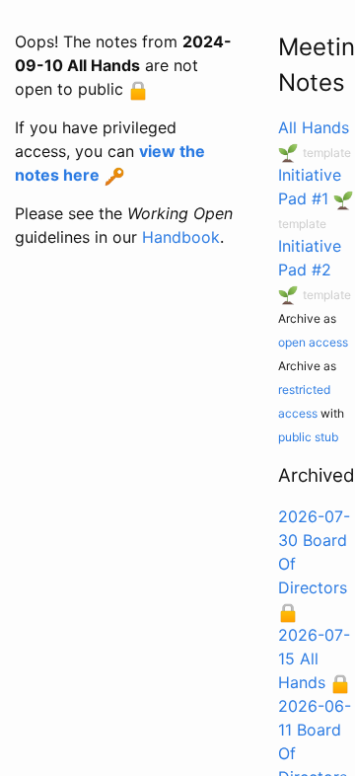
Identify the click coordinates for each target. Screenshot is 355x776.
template (327, 152)
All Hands (313, 127)
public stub (308, 436)
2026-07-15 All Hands (314, 658)
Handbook (181, 237)
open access (313, 342)
